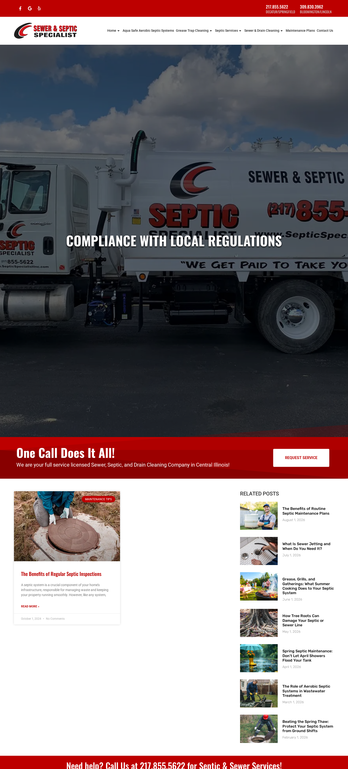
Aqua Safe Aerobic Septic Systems (148, 31)
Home (111, 31)
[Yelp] (39, 8)
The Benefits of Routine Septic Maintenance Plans (306, 510)
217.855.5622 (277, 7)
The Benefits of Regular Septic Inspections (61, 573)
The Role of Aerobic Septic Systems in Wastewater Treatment (306, 691)
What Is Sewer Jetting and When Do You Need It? (306, 546)
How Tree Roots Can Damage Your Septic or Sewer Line (303, 620)
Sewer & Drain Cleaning (261, 31)
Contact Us (325, 31)
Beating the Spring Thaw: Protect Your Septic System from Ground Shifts (307, 726)
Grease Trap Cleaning (192, 31)
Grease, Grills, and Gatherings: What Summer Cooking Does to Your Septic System (308, 586)
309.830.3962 (311, 7)
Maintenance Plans (300, 31)
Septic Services (226, 31)
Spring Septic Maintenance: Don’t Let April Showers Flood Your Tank (307, 655)
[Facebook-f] (20, 8)
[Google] (30, 8)
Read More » (30, 606)
